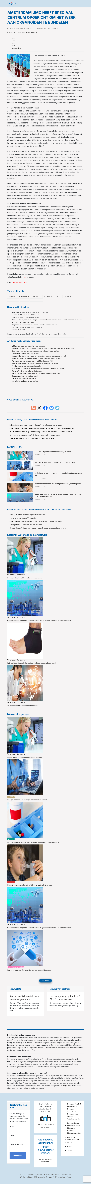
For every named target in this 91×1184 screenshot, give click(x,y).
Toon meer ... (45, 980)
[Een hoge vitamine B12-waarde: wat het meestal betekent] (25, 947)
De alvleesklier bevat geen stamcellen (25, 353)
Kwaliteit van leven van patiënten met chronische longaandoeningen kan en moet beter (43, 348)
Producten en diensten (15, 967)
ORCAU (58, 296)
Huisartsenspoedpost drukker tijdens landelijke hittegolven (29, 885)
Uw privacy (67, 1177)
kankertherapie (13, 300)
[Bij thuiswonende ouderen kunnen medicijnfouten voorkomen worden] (25, 820)
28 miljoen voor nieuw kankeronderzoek (22, 706)
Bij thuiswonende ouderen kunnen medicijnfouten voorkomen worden (33, 842)
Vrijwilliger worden (73, 1119)
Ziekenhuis (11, 797)
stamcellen (12, 296)
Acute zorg (11, 882)
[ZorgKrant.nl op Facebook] (45, 408)
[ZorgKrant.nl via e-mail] (57, 408)
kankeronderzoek (24, 296)
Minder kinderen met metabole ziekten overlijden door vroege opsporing (37, 358)
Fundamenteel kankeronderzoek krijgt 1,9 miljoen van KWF (32, 361)
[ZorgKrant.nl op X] (39, 408)
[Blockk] (12, 3)
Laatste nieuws (73, 1123)
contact (26, 1088)
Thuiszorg (11, 839)
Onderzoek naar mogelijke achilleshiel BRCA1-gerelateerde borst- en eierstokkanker (39, 620)
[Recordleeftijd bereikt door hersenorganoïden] (25, 555)
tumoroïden (67, 296)
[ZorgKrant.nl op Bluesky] (52, 408)
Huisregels (41, 1177)
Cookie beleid (57, 1177)
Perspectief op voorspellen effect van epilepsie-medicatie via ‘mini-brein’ (38, 368)
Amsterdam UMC (20, 282)
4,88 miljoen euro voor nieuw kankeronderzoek (28, 346)
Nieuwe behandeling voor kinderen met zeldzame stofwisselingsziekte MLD (39, 356)
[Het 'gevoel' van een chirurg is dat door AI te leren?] (25, 777)
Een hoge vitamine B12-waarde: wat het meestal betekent (29, 970)
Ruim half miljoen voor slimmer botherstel (27, 371)
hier (24, 277)
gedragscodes (66, 1086)
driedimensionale (36, 300)
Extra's (69, 1146)
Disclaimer (24, 1177)
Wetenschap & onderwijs (25, 33)
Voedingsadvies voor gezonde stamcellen (27, 366)
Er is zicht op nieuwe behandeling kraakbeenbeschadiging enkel (31, 663)
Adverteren (71, 1137)
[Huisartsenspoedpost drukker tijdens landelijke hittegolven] (25, 862)
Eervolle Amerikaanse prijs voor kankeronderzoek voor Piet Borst (35, 363)
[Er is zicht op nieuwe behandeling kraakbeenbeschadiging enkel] (25, 640)
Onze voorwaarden (73, 1140)
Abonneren (17, 1155)
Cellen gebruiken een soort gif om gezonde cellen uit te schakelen (35, 351)
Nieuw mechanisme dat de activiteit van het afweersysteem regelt (36, 373)
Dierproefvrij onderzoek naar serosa (24, 378)
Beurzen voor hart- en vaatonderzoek (25, 376)
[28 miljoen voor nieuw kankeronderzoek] (25, 683)
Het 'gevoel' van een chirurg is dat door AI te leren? (27, 800)
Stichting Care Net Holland (39, 1174)
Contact (70, 1142)
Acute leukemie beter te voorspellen (25, 381)
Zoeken (69, 1150)
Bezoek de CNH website (45, 1125)
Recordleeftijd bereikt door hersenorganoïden (24, 578)
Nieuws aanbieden (74, 1133)
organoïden (36, 296)
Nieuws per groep (73, 1125)
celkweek (24, 300)
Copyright (32, 1177)
